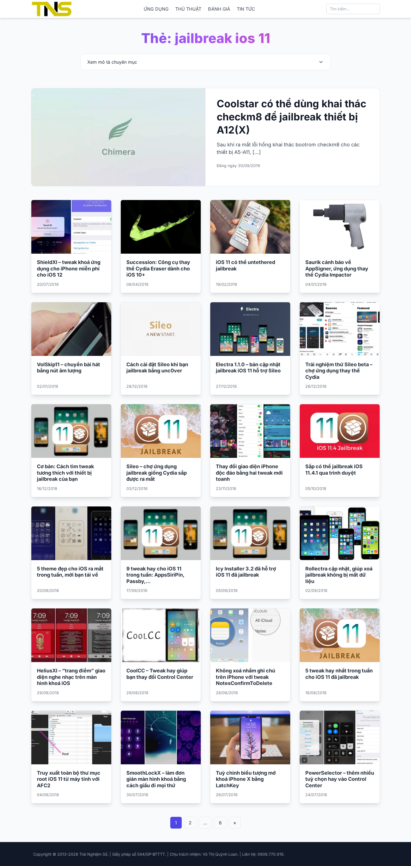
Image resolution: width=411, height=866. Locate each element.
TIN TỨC (246, 9)
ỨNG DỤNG (156, 9)
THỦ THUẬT (188, 9)
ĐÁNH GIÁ (219, 9)
